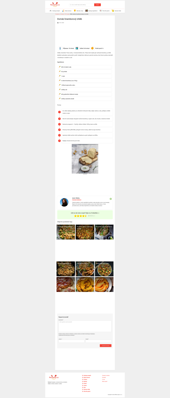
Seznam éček (118, 10)
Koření (85, 383)
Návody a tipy (80, 10)
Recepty (62, 14)
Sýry (85, 387)
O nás (103, 379)
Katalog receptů (56, 10)
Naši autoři (104, 381)
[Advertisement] (85, 34)
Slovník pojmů (106, 10)
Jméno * (60, 339)
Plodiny (85, 379)
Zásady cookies (106, 375)
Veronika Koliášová (76, 199)
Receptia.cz (57, 14)
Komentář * (61, 319)
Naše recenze (68, 10)
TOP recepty (66, 14)
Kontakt (104, 377)
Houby (85, 385)
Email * (87, 339)
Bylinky (85, 381)
